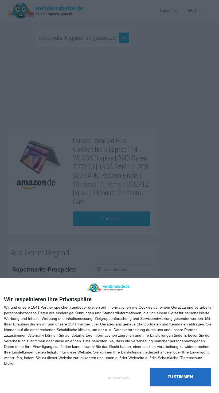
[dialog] (109, 335)
